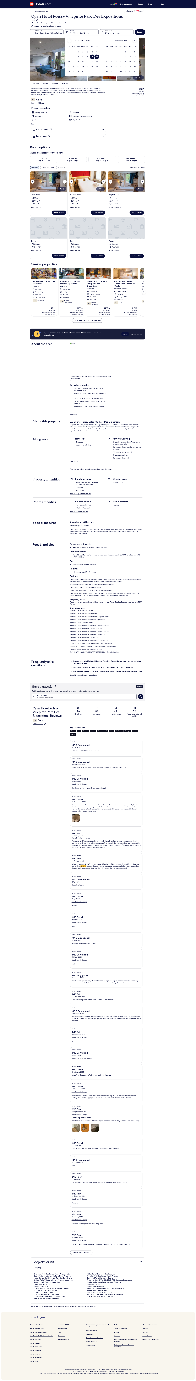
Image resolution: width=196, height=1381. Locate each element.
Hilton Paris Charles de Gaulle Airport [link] (101, 1274)
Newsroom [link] (89, 1334)
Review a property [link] (64, 1339)
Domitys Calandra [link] (41, 1286)
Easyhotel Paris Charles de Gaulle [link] (100, 1278)
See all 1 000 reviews (39, 103)
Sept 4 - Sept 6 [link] (131, 161)
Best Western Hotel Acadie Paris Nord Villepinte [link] (52, 1276)
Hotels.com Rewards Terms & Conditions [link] (124, 1346)
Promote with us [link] (91, 1341)
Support (141, 4)
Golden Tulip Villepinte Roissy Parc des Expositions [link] (53, 1280)
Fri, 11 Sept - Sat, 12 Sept (79, 33)
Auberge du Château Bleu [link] (97, 1290)
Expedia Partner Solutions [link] (94, 1338)
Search (140, 32)
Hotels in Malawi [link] (35, 1339)
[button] (78, 52)
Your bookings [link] (62, 1328)
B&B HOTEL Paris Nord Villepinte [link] (46, 1298)
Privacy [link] (116, 1332)
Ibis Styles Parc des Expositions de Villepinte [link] (104, 1282)
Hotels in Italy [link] (34, 1361)
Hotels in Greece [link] (35, 1350)
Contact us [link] (61, 1336)
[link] (139, 11)
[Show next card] (144, 292)
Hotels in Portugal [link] (36, 1357)
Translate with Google (79, 784)
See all (33, 124)
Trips (150, 4)
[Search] (140, 696)
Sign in (163, 4)
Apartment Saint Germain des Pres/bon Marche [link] (105, 1288)
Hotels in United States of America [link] (41, 1336)
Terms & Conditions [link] (120, 1328)
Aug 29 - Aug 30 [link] (73, 161)
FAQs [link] (59, 1332)
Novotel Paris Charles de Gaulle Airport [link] (102, 1276)
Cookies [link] (117, 1336)
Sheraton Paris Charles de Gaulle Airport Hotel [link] (52, 1274)
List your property (127, 4)
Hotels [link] (33, 1306)
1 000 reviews (38, 724)
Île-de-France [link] (47, 1306)
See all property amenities (80, 494)
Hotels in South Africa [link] (37, 1328)
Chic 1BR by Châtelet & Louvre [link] (45, 1290)
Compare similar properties (89, 320)
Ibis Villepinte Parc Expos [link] (43, 1292)
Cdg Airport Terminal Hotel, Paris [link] (99, 1292)
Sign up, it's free (136, 334)
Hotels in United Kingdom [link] (38, 1332)
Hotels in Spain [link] (35, 1343)
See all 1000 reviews (81, 1252)
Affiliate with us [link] (91, 1330)
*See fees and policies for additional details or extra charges (90, 469)
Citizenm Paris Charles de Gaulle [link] (46, 1294)
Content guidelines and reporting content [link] (125, 1340)
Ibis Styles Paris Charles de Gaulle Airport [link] (50, 1296)
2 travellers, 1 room (112, 33)
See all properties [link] (42, 11)
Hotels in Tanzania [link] (36, 1347)
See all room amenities (79, 512)
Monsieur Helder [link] (93, 1284)
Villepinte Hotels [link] (59, 1306)
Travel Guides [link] (147, 1336)
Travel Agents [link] (90, 1345)
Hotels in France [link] (35, 1354)
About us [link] (145, 1328)
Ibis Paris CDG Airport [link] (95, 1286)
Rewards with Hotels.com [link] (150, 1339)
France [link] (39, 1306)
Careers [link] (145, 1332)
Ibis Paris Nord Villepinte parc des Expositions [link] (51, 1288)
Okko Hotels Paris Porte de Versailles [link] (101, 1296)
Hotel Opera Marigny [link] (42, 1284)
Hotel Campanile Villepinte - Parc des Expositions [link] (53, 1278)
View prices (59, 212)
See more (73, 414)
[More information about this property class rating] (36, 20)
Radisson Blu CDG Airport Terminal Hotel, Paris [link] (105, 1294)
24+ (140, 77)
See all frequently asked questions (83, 675)
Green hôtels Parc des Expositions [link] (47, 1282)
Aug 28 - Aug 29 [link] (44, 161)
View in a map (76, 378)
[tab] (38, 1267)
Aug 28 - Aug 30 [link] (102, 161)
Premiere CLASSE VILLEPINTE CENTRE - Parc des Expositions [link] (109, 1280)
